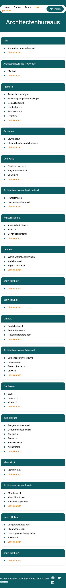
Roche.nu (12, 115)
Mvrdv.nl (12, 71)
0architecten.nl (15, 326)
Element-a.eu (14, 470)
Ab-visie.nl (13, 434)
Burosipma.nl (14, 362)
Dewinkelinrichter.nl (17, 233)
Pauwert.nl (13, 398)
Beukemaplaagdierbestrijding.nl (23, 98)
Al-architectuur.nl (16, 497)
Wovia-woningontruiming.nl (21, 257)
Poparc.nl (12, 438)
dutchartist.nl (14, 578)
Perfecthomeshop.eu (18, 94)
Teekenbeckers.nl (16, 330)
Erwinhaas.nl (14, 138)
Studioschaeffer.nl (17, 166)
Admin (28, 7)
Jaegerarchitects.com (19, 524)
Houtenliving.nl (15, 107)
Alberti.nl (12, 402)
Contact (17, 7)
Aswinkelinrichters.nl (18, 225)
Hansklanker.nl (15, 198)
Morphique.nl (14, 493)
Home (7, 7)
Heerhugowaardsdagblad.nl (21, 533)
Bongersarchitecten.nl (19, 202)
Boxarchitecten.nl (16, 366)
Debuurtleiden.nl (16, 103)
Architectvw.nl (15, 261)
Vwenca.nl (13, 537)
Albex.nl (12, 229)
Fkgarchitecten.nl (16, 529)
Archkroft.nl (14, 446)
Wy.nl (10, 393)
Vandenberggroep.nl (18, 501)
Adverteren (55, 9)
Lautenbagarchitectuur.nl (20, 357)
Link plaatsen (14, 52)
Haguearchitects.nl (17, 170)
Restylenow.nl (15, 111)
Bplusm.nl (13, 174)
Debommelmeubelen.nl (19, 429)
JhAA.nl (12, 370)
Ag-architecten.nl (16, 265)
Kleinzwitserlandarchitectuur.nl (23, 143)
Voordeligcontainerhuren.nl (21, 48)
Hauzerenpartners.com (19, 334)
